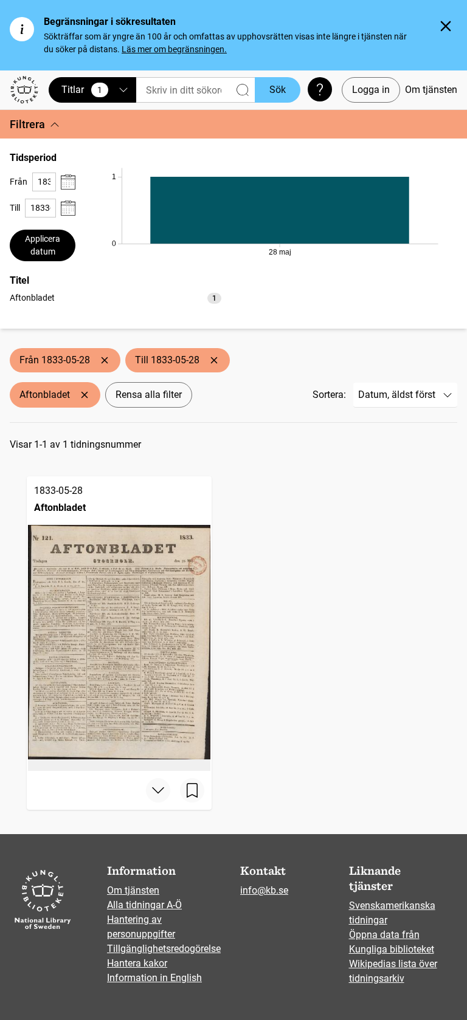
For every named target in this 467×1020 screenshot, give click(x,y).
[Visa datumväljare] (68, 182)
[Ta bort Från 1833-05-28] (104, 360)
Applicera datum (42, 245)
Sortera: (329, 394)
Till (15, 208)
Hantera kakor (137, 963)
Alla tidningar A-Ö (144, 905)
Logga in (371, 89)
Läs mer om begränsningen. (174, 49)
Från (18, 182)
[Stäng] (445, 26)
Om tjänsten (431, 89)
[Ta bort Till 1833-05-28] (214, 360)
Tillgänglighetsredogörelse (164, 948)
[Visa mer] (158, 790)
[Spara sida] (192, 790)
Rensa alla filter (149, 394)
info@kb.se (264, 890)
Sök (277, 89)
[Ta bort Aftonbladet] (84, 394)
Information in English (154, 978)
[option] (115, 298)
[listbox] (115, 297)
